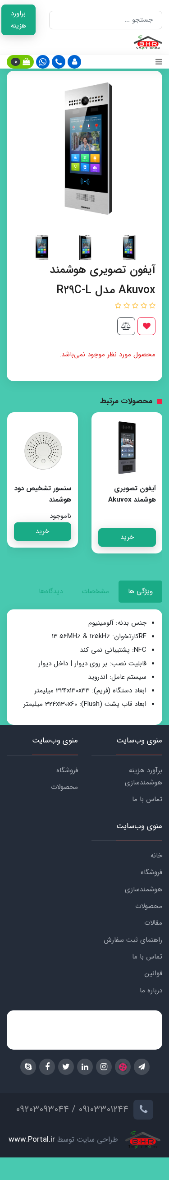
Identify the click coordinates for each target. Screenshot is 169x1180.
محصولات (64, 787)
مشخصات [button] (95, 591)
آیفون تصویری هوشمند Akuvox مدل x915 (132, 499)
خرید (127, 537)
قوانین (153, 973)
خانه (156, 855)
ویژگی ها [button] (140, 591)
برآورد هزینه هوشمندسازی (143, 776)
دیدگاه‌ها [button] (51, 591)
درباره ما (151, 990)
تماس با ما (147, 799)
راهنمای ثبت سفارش (133, 940)
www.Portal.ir (32, 1140)
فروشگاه (67, 770)
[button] (74, 62)
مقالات (153, 922)
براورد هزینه (18, 19)
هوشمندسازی (143, 889)
